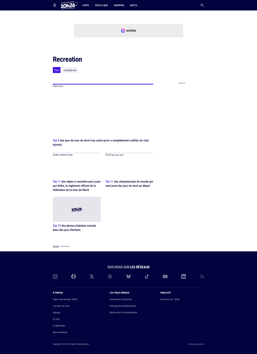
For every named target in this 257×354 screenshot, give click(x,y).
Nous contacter (60, 332)
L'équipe (56, 312)
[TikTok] (146, 276)
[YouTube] (165, 276)
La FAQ (56, 319)
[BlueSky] (128, 276)
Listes (85, 5)
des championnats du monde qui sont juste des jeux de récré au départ (129, 183)
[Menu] (55, 5)
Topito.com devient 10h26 (65, 299)
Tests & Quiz (101, 5)
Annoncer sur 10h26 (170, 299)
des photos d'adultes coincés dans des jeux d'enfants (74, 228)
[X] (91, 276)
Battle (133, 5)
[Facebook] (73, 276)
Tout (56, 70)
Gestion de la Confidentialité (123, 312)
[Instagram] (55, 276)
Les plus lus (70, 70)
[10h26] (69, 5)
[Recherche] (202, 5)
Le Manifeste (59, 325)
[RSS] (202, 276)
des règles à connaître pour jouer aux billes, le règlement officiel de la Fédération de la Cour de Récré (77, 185)
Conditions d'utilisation (121, 299)
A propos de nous (61, 305)
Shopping (119, 5)
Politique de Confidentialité (123, 305)
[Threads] (110, 276)
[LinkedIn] (183, 276)
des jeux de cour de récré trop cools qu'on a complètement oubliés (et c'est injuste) (101, 142)
